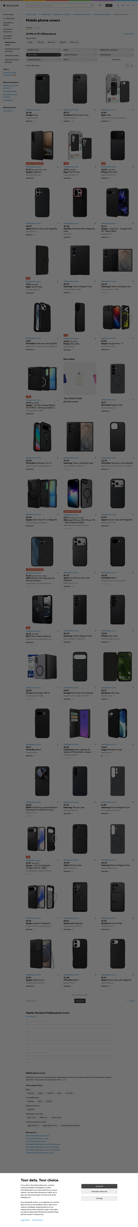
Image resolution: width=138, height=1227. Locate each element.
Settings (99, 1198)
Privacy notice (37, 1220)
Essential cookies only (99, 1191)
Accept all (99, 1186)
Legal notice (25, 1220)
